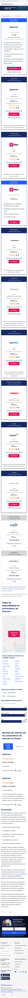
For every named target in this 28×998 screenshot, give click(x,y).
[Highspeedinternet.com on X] (18, 972)
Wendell (5, 683)
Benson (17, 666)
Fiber (4, 696)
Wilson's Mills (6, 666)
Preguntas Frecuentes (19, 950)
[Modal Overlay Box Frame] (14, 927)
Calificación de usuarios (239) (14, 258)
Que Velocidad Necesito (5, 966)
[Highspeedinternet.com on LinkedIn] (25, 972)
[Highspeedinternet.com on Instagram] (20, 972)
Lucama (17, 663)
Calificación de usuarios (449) (14, 452)
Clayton (5, 681)
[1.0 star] (4, 759)
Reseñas (2, 948)
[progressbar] (14, 709)
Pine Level (5, 663)
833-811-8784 (16, 314)
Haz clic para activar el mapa (14, 634)
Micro (4, 668)
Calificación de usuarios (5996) (13, 111)
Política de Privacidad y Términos (19, 990)
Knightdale (18, 678)
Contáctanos (17, 966)
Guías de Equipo (18, 948)
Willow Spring (18, 681)
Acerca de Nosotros (18, 961)
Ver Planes (13, 114)
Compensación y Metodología (6, 990)
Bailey (16, 671)
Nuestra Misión (18, 964)
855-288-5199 (16, 508)
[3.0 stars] (8, 759)
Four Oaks (5, 673)
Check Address (12, 68)
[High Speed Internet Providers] (8, 4)
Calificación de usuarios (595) (14, 162)
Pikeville (17, 661)
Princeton (5, 671)
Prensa (16, 969)
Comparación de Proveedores (20, 945)
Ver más (14, 545)
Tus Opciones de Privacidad (8, 991)
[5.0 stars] (12, 759)
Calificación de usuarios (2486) (13, 360)
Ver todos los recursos (19, 953)
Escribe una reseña (8, 746)
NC (6, 912)
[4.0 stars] (10, 759)
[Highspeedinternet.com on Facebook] (15, 972)
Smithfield (5, 661)
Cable (4, 692)
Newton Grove (19, 676)
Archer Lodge (6, 678)
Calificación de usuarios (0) (14, 543)
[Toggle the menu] (25, 4)
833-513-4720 (16, 117)
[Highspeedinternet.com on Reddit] (23, 972)
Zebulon (17, 673)
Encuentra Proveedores (5, 945)
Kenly (4, 676)
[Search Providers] (11, 951)
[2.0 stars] (6, 759)
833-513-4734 (16, 72)
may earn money (5, 1)
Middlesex (17, 668)
